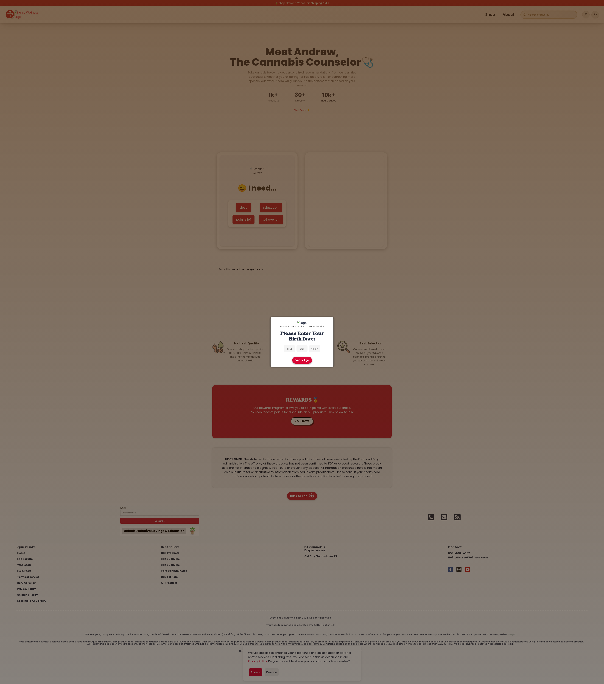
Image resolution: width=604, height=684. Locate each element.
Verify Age (302, 360)
